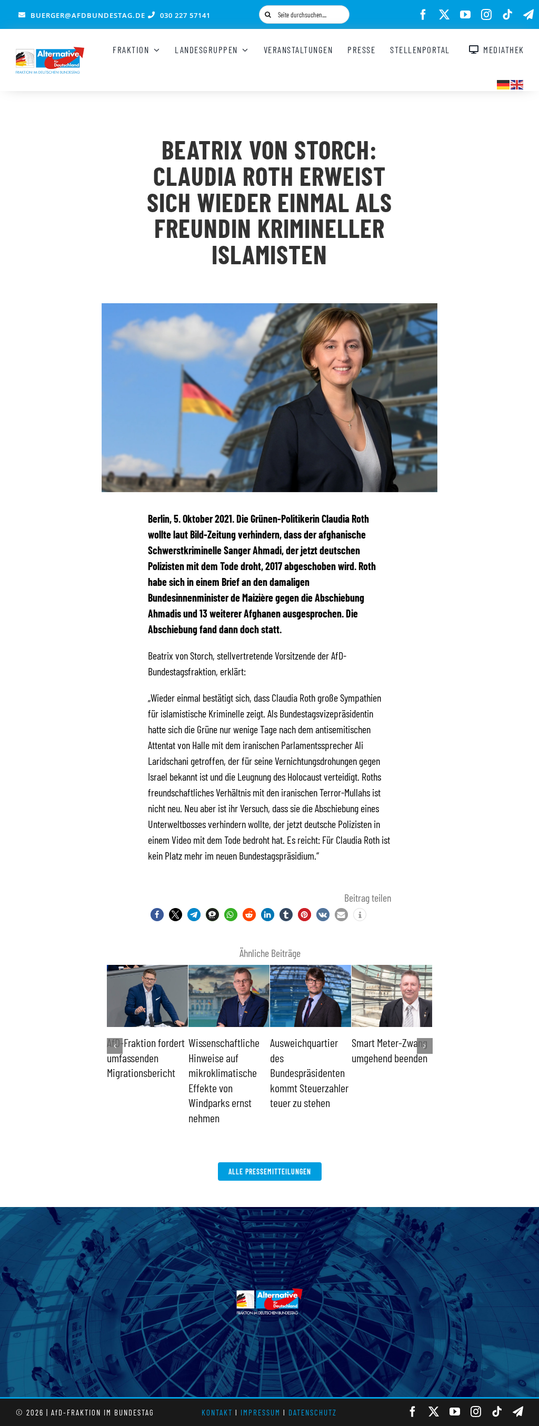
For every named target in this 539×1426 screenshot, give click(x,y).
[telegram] (528, 14)
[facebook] (423, 14)
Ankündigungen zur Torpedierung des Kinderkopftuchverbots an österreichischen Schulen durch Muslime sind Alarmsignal (232, 1087)
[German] (504, 83)
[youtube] (465, 14)
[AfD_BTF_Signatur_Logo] (50, 52)
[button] (157, 914)
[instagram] (486, 14)
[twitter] (444, 14)
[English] (517, 83)
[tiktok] (507, 14)
